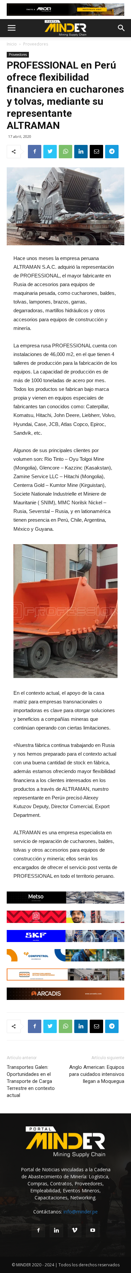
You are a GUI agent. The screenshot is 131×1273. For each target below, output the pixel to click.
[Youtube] (92, 1230)
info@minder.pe (80, 1211)
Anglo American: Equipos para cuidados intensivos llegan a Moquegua (96, 1074)
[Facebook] (38, 1230)
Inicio (12, 44)
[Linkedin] (56, 1230)
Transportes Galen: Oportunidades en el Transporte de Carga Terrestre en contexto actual (31, 1081)
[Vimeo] (74, 1230)
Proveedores (35, 44)
